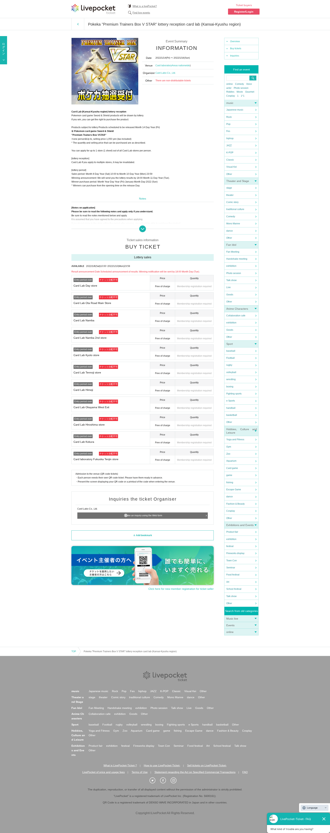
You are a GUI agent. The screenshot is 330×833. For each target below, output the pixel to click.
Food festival (232, 574)
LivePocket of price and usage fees (103, 772)
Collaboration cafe (235, 315)
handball (230, 408)
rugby (229, 365)
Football (230, 358)
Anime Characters (237, 308)
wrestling (231, 379)
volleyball (231, 372)
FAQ (245, 772)
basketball (231, 415)
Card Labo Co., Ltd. (165, 73)
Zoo (228, 453)
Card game (232, 468)
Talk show (231, 280)
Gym (228, 446)
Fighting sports (234, 393)
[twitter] (154, 780)
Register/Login (243, 11)
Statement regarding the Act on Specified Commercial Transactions (194, 772)
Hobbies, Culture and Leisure (78, 735)
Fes (228, 131)
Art (227, 582)
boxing (229, 386)
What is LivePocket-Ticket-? (120, 765)
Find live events (141, 12)
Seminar (230, 567)
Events (230, 625)
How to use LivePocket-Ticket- (162, 765)
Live (228, 287)
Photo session (241, 88)
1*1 (242, 96)
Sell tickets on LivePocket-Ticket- (207, 765)
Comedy (239, 84)
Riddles (230, 91)
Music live (232, 618)
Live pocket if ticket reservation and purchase (93, 9)
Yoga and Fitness (235, 439)
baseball (230, 351)
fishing (229, 482)
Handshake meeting (236, 259)
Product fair (232, 532)
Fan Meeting (232, 251)
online (229, 84)
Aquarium (231, 461)
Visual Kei (231, 167)
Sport (229, 343)
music (229, 102)
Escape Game (233, 489)
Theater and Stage (237, 181)
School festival (233, 589)
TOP (73, 651)
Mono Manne (233, 223)
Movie (240, 91)
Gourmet (249, 91)
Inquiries (234, 55)
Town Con (231, 560)
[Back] (77, 24)
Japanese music (234, 109)
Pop (228, 124)
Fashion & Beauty (235, 504)
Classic (230, 159)
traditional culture (235, 209)
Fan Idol (231, 244)
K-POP (229, 152)
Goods (229, 294)
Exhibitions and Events (240, 525)
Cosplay (230, 96)
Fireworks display (235, 553)
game (229, 475)
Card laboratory (163, 65)
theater (230, 195)
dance (229, 230)
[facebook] (165, 780)
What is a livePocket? (145, 6)
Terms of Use (140, 772)
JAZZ (229, 145)
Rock (229, 117)
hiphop (230, 138)
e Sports (230, 400)
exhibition (231, 266)
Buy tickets (235, 48)
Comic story (232, 202)
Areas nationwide (181, 65)
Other (229, 174)
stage (229, 188)
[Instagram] (175, 780)
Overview (235, 41)
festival (230, 546)
